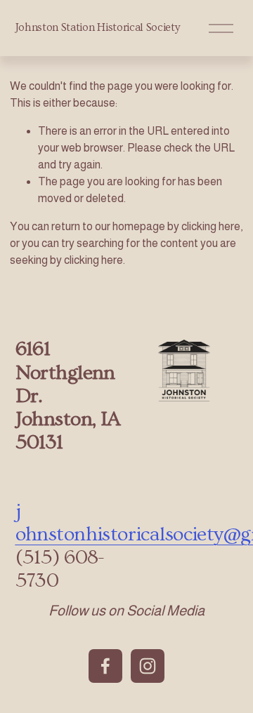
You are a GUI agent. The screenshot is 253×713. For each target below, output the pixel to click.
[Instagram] (147, 666)
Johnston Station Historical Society (97, 27)
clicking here (210, 226)
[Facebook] (105, 666)
